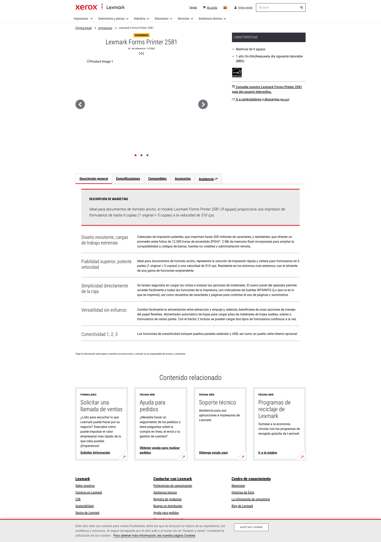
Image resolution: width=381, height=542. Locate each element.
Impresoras (81, 18)
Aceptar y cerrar (251, 527)
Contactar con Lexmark (172, 478)
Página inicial (99, 6)
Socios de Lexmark (87, 513)
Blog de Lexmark (242, 506)
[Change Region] (225, 8)
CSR (78, 499)
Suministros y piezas (111, 18)
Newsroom (238, 486)
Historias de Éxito (243, 492)
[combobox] (281, 7)
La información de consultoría (251, 499)
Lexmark (82, 478)
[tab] (136, 155)
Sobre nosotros (85, 486)
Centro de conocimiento (251, 478)
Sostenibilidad (84, 506)
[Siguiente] (203, 104)
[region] (190, 530)
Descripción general (94, 178)
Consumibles (157, 178)
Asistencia (206, 179)
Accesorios (183, 178)
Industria (139, 18)
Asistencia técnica (210, 18)
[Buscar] (302, 7)
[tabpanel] (190, 265)
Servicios (183, 18)
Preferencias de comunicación (172, 486)
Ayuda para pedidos (166, 513)
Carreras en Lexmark (88, 492)
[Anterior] (80, 104)
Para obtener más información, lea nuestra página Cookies (154, 535)
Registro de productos (167, 499)
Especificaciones (128, 178)
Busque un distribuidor (167, 506)
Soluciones (161, 18)
